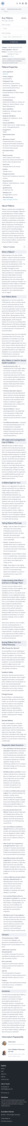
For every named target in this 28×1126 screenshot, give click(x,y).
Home (3, 9)
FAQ (2, 1071)
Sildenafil (15, 49)
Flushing (13, 111)
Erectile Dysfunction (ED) (14, 9)
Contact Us (6, 1093)
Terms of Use (5, 1079)
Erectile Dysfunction (8, 97)
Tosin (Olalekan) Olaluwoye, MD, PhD (16, 1050)
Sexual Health (6, 78)
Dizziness (13, 118)
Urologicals (14, 85)
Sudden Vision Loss (8, 125)
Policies (3, 1076)
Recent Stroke (14, 104)
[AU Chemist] (7, 3)
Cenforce (15, 199)
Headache (6, 111)
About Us (3, 1074)
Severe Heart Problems (9, 102)
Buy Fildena (7, 18)
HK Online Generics (6, 1121)
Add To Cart (15, 42)
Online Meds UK (5, 1118)
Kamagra (9, 199)
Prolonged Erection (12, 127)
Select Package (6, 33)
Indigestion (6, 118)
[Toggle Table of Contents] (24, 247)
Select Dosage (6, 24)
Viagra (4, 199)
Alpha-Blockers (13, 183)
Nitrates (5, 183)
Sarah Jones (12, 1042)
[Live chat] (20, 3)
